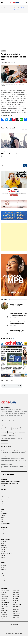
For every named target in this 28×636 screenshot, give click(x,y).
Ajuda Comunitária (5, 499)
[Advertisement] (14, 28)
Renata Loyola (16, 611)
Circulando (3, 600)
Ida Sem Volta (4, 616)
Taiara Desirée (16, 615)
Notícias (3, 485)
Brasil (2, 519)
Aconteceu (3, 529)
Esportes (3, 521)
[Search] (26, 2)
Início (4, 627)
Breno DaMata (4, 594)
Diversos (3, 577)
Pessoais (3, 555)
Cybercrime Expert (5, 602)
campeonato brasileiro (20, 432)
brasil (18, 428)
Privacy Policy (15, 627)
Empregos (3, 545)
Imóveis (2, 543)
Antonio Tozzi (4, 592)
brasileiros (4, 432)
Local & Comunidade (7, 475)
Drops (2, 608)
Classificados (5, 539)
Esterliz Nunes (4, 610)
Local (2, 511)
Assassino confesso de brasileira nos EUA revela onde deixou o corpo (18, 306)
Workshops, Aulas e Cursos (7, 553)
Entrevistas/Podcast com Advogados (9, 483)
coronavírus (4, 442)
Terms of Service (22, 627)
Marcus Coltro (16, 596)
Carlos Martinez (4, 596)
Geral (2, 509)
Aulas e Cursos (4, 578)
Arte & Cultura (9, 7)
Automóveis (3, 541)
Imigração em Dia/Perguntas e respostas (10, 481)
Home (2, 7)
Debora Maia (4, 604)
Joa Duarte (10, 151)
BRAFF (14, 428)
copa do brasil (12, 435)
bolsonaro (8, 428)
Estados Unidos (4, 513)
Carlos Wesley (4, 598)
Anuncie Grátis (9, 627)
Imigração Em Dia (5, 618)
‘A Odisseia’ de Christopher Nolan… (10, 153)
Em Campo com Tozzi (6, 498)
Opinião (14, 602)
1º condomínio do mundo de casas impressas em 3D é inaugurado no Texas (17, 323)
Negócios (3, 496)
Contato (14, 628)
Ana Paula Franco (5, 590)
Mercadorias (4, 547)
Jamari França (16, 590)
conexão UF (4, 435)
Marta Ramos (16, 600)
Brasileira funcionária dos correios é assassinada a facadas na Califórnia (17, 332)
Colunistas (4, 588)
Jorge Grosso (16, 592)
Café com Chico (4, 503)
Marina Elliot (15, 598)
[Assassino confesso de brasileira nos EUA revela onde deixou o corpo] (4, 306)
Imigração (3, 448)
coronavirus (20, 438)
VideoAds (4, 563)
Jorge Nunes (16, 594)
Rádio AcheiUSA (4, 501)
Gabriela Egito (4, 614)
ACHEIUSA (4, 62)
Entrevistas (3, 494)
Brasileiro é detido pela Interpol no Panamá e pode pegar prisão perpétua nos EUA (18, 315)
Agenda (2, 531)
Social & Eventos (5, 533)
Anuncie (3, 557)
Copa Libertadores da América (9, 438)
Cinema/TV (16, 7)
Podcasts (4, 489)
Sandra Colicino (16, 613)
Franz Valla (3, 612)
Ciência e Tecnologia (5, 523)
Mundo (2, 517)
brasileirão (10, 432)
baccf (3, 428)
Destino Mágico (4, 606)
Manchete (9, 464)
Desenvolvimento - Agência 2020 (14, 633)
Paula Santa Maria (17, 604)
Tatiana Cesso (16, 617)
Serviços (3, 551)
